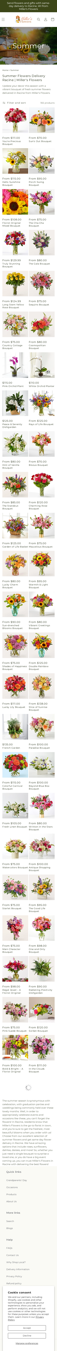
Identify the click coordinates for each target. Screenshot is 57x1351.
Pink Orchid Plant (13, 386)
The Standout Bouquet (10, 507)
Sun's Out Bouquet (40, 141)
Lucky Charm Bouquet (10, 586)
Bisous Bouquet (38, 465)
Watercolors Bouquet (15, 867)
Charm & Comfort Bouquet (39, 1192)
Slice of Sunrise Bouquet (38, 708)
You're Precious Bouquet (11, 142)
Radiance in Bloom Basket (13, 1192)
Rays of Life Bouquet (41, 424)
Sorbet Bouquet (38, 1030)
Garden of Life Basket (15, 546)
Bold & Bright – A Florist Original (12, 1070)
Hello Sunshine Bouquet (11, 183)
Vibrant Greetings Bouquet (39, 627)
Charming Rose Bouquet (38, 507)
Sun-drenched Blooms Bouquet (12, 627)
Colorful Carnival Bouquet (12, 787)
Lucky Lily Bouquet (13, 707)
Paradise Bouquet (39, 747)
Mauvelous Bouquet (41, 546)
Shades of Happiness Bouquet (14, 668)
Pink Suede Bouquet (14, 1030)
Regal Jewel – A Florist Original (11, 991)
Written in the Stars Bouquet (41, 828)
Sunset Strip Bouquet (15, 1232)
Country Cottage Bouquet (12, 347)
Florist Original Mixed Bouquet (11, 224)
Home (5, 70)
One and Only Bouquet (37, 950)
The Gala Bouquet (39, 263)
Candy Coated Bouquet (37, 1233)
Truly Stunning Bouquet (11, 265)
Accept (27, 1328)
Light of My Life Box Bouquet (14, 1274)
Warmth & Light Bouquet (38, 586)
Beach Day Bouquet (41, 1150)
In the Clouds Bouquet (37, 1070)
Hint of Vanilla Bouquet (10, 466)
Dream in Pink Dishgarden (11, 1152)
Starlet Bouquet (12, 908)
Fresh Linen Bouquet (14, 826)
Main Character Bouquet (11, 950)
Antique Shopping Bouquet (40, 869)
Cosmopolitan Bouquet (37, 347)
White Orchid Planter (41, 386)
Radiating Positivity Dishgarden (40, 991)
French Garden (11, 747)
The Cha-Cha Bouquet (36, 224)
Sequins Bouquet (39, 304)
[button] (38, 19)
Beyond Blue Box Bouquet (39, 787)
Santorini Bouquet (13, 1109)
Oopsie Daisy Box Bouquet (39, 1274)
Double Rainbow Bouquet (38, 668)
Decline (27, 1335)
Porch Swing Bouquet (36, 183)
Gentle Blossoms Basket (39, 1111)
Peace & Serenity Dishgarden (12, 425)
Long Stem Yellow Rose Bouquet (13, 306)
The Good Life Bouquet (37, 910)
